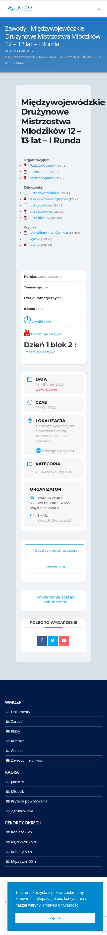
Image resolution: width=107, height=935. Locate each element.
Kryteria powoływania (29, 801)
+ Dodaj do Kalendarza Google (54, 550)
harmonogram (42, 178)
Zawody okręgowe (56, 472)
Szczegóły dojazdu (58, 451)
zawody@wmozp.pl (54, 520)
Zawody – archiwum (28, 760)
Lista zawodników (44, 193)
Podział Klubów (42, 165)
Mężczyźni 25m (23, 841)
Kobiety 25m (21, 831)
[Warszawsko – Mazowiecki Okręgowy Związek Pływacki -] (18, 9)
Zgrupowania (22, 810)
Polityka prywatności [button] (61, 905)
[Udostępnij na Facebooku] (42, 641)
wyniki (35, 239)
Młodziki (18, 791)
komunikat (39, 172)
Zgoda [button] (55, 918)
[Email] (64, 641)
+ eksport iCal (55, 567)
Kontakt (17, 740)
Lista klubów (40, 218)
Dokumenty (20, 711)
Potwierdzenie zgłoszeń (49, 199)
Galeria (17, 750)
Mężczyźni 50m (23, 861)
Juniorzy (17, 781)
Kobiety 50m (21, 851)
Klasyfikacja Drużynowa (49, 233)
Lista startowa (41, 205)
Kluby (15, 731)
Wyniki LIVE (41, 322)
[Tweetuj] (53, 641)
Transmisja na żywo (46, 334)
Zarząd (17, 721)
